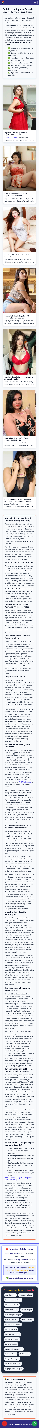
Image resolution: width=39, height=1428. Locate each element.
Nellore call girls (10, 1354)
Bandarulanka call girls (12, 1324)
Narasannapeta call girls (13, 1315)
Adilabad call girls (11, 1344)
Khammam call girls (11, 1305)
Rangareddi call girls (12, 1359)
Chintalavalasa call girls (12, 1364)
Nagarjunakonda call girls (13, 1369)
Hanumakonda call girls (13, 1300)
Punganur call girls (26, 1295)
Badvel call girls (10, 1295)
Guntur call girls (27, 1319)
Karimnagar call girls (12, 1339)
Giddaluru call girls (11, 1319)
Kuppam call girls (11, 1329)
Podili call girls (25, 1354)
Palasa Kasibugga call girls (14, 1349)
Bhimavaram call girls (12, 1334)
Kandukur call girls (11, 1310)
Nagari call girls (27, 1310)
